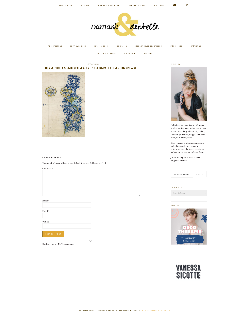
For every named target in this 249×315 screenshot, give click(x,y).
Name (45, 201)
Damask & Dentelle (124, 25)
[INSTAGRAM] (187, 5)
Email (45, 211)
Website (46, 222)
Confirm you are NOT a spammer (58, 244)
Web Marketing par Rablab (156, 311)
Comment (47, 169)
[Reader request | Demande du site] (175, 5)
